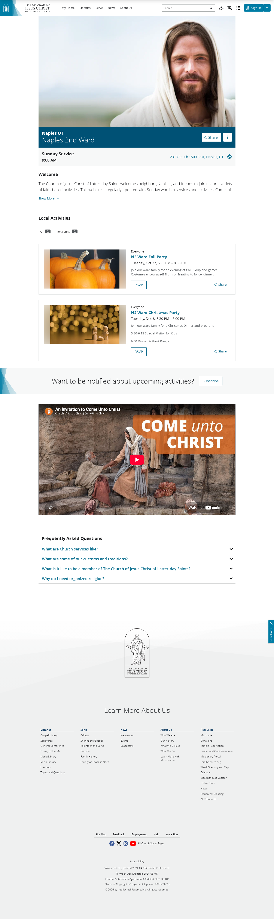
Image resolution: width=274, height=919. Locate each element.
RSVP (139, 284)
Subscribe (211, 380)
